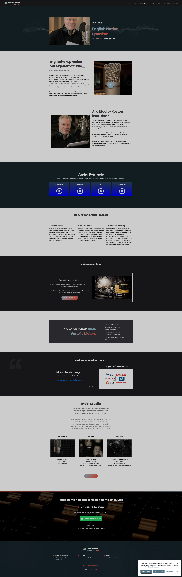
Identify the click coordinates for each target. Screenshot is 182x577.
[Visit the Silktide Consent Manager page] (177, 571)
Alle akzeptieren (146, 571)
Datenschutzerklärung (153, 567)
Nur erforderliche (158, 571)
